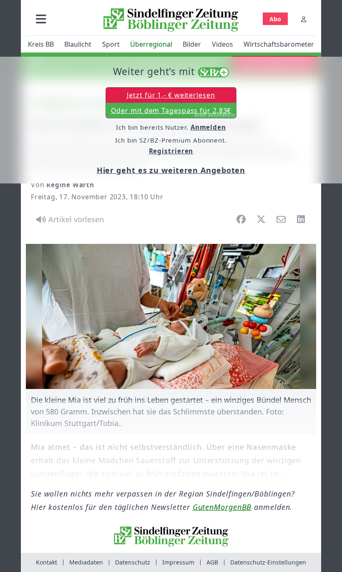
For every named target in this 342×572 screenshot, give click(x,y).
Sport (111, 44)
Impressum (178, 562)
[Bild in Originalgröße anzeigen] (171, 316)
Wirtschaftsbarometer (279, 44)
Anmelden (208, 127)
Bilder (192, 44)
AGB (212, 562)
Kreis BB (41, 44)
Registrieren (171, 151)
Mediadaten (86, 562)
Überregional (151, 44)
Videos (222, 44)
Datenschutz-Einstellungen (268, 562)
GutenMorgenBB (222, 507)
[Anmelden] (303, 19)
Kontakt (46, 562)
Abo (275, 19)
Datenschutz (132, 562)
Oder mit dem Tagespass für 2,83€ (173, 112)
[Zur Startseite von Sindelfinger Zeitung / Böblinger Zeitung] (171, 20)
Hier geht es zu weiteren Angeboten (171, 170)
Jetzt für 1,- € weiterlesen (171, 95)
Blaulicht (77, 44)
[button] (41, 19)
